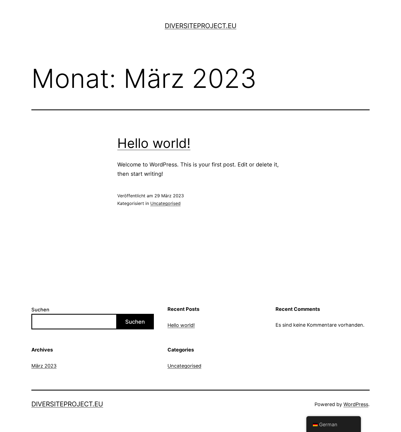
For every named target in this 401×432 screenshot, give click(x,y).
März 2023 (43, 366)
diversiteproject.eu (201, 26)
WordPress (355, 404)
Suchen (40, 309)
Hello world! (153, 143)
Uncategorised (165, 203)
